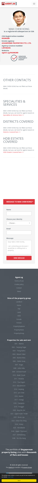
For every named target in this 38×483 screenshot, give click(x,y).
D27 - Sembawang (19, 435)
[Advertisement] (19, 179)
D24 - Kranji (19, 424)
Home (19, 305)
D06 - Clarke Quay (19, 361)
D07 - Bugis (19, 365)
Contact (19, 288)
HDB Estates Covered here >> (13, 152)
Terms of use (19, 281)
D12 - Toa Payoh (19, 382)
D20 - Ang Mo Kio (19, 410)
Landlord (19, 302)
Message (9, 238)
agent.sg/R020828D (10, 52)
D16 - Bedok (19, 396)
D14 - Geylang (19, 389)
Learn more (10, 477)
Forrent (19, 323)
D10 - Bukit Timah (19, 375)
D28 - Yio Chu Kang (19, 438)
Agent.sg (11, 467)
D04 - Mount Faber (19, 354)
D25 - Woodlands (19, 428)
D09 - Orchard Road (19, 372)
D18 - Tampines (19, 403)
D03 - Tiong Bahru (19, 351)
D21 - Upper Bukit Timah (19, 414)
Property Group (27, 467)
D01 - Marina (19, 344)
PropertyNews (19, 330)
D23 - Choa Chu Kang (19, 421)
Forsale (19, 319)
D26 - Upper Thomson (19, 431)
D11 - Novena (19, 379)
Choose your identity (14, 219)
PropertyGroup (19, 333)
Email (8, 229)
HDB (19, 316)
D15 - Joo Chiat (19, 393)
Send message (19, 258)
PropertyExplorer (19, 326)
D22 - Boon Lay (19, 417)
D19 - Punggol (19, 407)
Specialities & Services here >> (13, 115)
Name (8, 210)
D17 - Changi (19, 400)
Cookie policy (19, 284)
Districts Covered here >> (11, 132)
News (19, 291)
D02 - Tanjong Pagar (19, 347)
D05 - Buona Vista (19, 358)
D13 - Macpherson (19, 386)
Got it (19, 480)
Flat (19, 309)
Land (19, 312)
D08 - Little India (19, 368)
